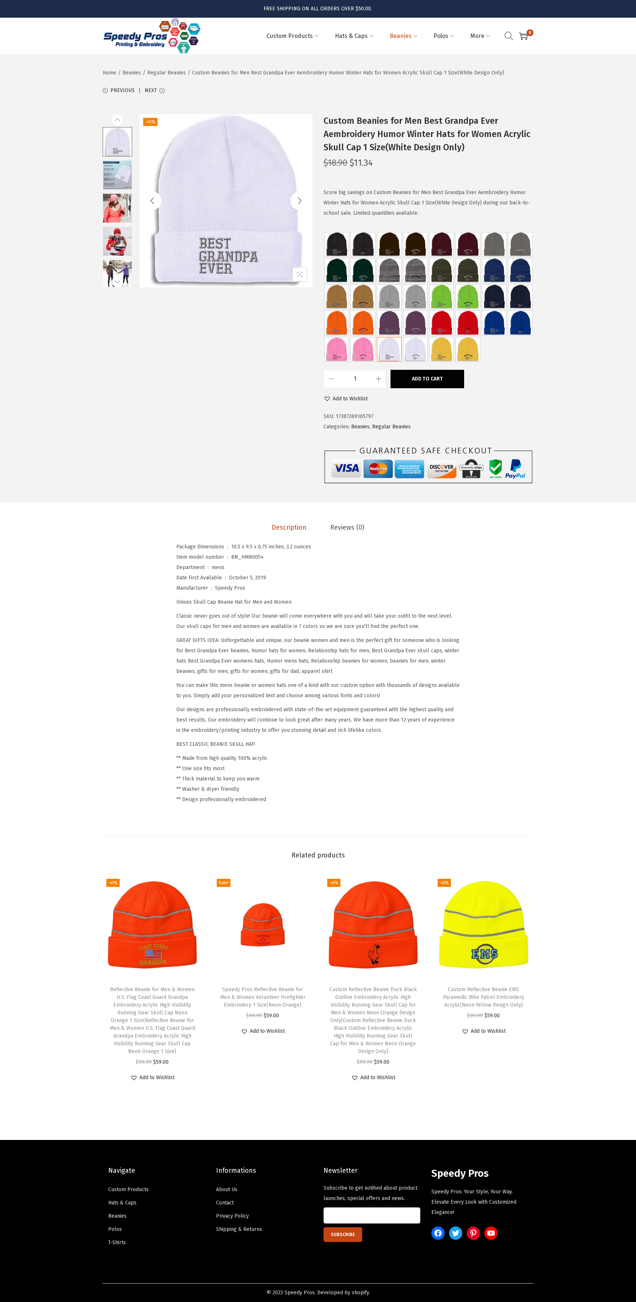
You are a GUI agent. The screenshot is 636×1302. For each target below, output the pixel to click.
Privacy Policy (232, 1216)
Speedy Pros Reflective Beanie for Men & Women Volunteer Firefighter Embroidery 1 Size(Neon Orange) (262, 997)
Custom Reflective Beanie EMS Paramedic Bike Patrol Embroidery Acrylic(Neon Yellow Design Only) (483, 997)
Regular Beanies (166, 73)
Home (109, 73)
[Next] (299, 201)
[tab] (289, 527)
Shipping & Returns (239, 1229)
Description (289, 527)
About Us (226, 1189)
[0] (523, 36)
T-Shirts (117, 1242)
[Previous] (152, 201)
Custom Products (128, 1189)
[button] (346, 399)
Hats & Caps (122, 1203)
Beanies (132, 73)
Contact (225, 1203)
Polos (115, 1229)
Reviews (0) (347, 527)
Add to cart (427, 379)
